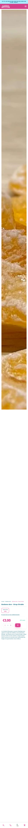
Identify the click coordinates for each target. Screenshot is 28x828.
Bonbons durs (8, 601)
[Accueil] (5, 6)
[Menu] (26, 6)
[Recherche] (3, 825)
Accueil (2, 601)
